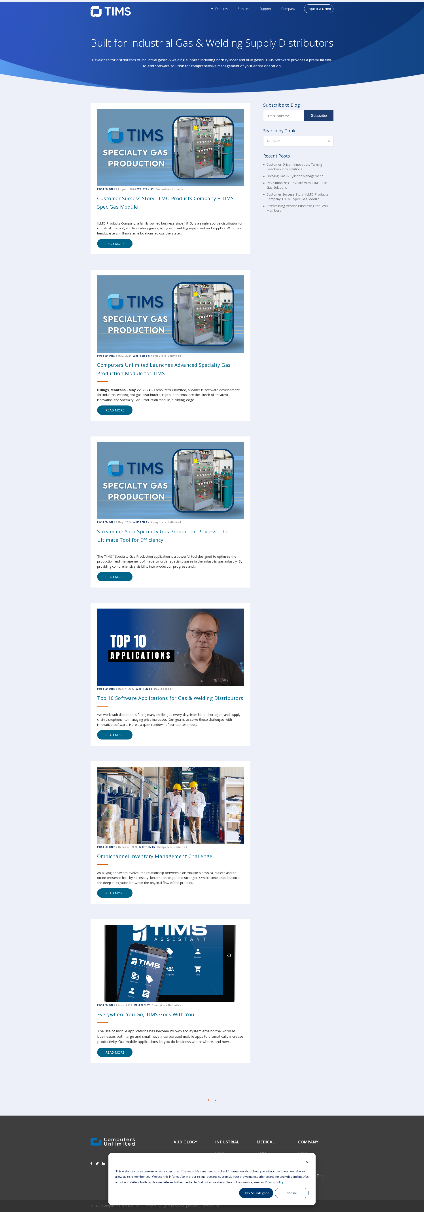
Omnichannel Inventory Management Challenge (154, 856)
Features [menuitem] (221, 9)
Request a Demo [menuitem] (319, 9)
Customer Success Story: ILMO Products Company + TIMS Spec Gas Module (297, 196)
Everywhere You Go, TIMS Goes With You (145, 1014)
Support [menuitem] (265, 9)
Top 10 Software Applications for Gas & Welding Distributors (170, 698)
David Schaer (163, 688)
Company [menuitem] (288, 9)
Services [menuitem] (243, 9)
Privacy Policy (274, 1182)
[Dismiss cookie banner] (307, 1163)
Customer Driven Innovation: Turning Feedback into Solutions (294, 166)
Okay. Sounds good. (256, 1193)
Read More (115, 243)
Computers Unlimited (170, 189)
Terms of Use (210, 1206)
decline (292, 1193)
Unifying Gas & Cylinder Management (295, 176)
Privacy (193, 1206)
